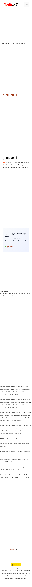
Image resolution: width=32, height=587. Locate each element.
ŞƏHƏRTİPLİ (13, 94)
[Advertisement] (16, 26)
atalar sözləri (3, 559)
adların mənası (3, 562)
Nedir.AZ (12, 549)
